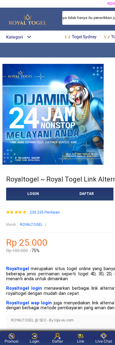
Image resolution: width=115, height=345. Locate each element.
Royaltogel (17, 268)
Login (34, 341)
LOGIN (33, 194)
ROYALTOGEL (31, 224)
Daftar (57, 341)
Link (80, 341)
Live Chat (103, 341)
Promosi (11, 341)
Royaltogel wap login (29, 303)
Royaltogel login (24, 288)
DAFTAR (86, 194)
